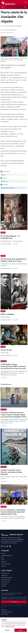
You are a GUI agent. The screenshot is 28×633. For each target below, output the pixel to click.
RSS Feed (3, 566)
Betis (2, 557)
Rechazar (7, 630)
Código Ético (4, 575)
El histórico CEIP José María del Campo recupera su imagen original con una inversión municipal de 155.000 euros (14, 415)
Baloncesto (4, 562)
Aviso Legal (4, 584)
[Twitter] (4, 546)
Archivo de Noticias (6, 564)
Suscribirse (14, 602)
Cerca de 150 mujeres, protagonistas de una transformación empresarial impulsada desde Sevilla (13, 511)
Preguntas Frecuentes (6, 612)
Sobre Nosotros (5, 573)
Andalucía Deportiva (6, 555)
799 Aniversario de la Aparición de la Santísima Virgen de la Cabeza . (13, 260)
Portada (3, 553)
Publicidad (3, 610)
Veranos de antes (6, 350)
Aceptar (21, 630)
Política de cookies (10, 626)
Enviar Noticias (5, 614)
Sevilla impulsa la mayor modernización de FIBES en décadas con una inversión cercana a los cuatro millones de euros (14, 367)
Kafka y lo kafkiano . (8, 314)
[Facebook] (2, 546)
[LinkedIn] (10, 546)
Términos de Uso (5, 581)
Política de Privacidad (6, 577)
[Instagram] (7, 546)
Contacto (3, 586)
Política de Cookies (5, 579)
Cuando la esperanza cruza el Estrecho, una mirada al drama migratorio (11, 472)
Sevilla (2, 559)
